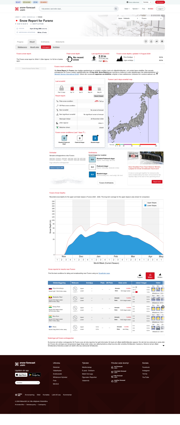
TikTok (144, 374)
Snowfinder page (104, 273)
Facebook (146, 367)
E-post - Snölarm (88, 370)
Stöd (38, 394)
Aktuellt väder (34, 47)
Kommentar (67, 394)
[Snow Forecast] (24, 9)
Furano (40, 17)
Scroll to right (163, 307)
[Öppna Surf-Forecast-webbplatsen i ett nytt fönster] (18, 2)
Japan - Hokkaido (28, 17)
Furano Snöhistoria (106, 183)
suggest (75, 292)
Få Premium (160, 2)
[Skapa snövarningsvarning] (151, 41)
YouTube (145, 377)
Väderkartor (57, 370)
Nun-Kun (56, 316)
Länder (17, 17)
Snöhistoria (45, 42)
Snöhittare (56, 47)
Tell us (101, 101)
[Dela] (156, 41)
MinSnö (56, 384)
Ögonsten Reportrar (89, 377)
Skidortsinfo (60, 42)
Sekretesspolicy (31, 404)
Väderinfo (85, 380)
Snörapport (46, 47)
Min (150, 9)
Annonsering (29, 394)
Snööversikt (57, 374)
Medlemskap (87, 367)
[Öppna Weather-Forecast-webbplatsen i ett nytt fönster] (43, 2)
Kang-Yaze (56, 307)
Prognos (20, 42)
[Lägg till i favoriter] (146, 41)
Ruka (54, 327)
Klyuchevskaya (58, 288)
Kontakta (46, 394)
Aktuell (32, 42)
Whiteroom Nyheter (60, 377)
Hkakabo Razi (57, 297)
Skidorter (56, 367)
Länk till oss (56, 394)
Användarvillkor (19, 404)
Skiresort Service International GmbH (66, 74)
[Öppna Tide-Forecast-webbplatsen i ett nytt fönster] (35, 2)
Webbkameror (22, 47)
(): (79, 132)
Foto (143, 9)
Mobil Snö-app (87, 374)
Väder (126, 9)
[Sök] (116, 9)
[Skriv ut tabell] (162, 41)
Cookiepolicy (42, 404)
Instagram (146, 370)
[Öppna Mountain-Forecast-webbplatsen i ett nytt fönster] (27, 2)
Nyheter (135, 9)
